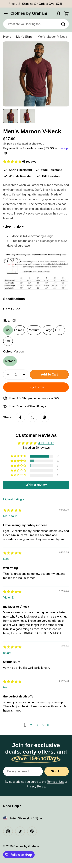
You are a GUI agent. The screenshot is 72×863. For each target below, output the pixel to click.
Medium (34, 330)
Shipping (8, 143)
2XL (8, 341)
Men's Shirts (24, 36)
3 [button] (37, 725)
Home (7, 36)
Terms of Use (55, 781)
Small (20, 330)
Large (48, 330)
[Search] (63, 24)
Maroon (10, 361)
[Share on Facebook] (20, 417)
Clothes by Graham (28, 13)
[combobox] (36, 24)
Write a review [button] (36, 485)
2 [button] (31, 725)
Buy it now (36, 387)
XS (8, 330)
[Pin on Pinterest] (44, 417)
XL (60, 330)
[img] (12, 510)
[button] (12, 161)
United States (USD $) (23, 818)
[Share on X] (32, 417)
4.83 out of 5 (46, 443)
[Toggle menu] (5, 13)
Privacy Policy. (36, 786)
